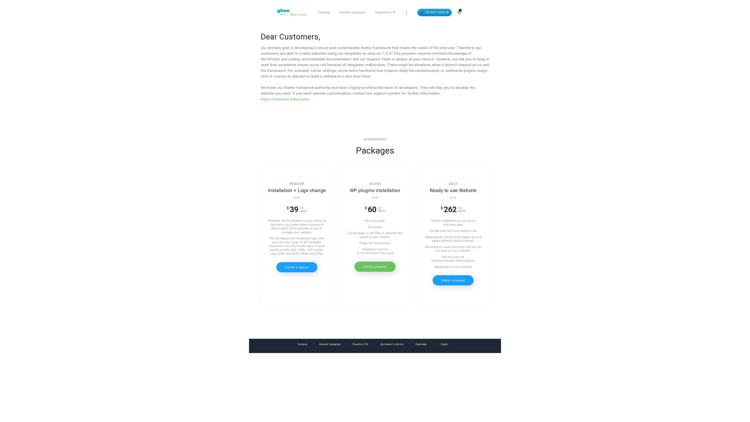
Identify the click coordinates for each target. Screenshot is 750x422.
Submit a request (297, 267)
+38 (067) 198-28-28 (436, 12)
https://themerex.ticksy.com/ (285, 99)
